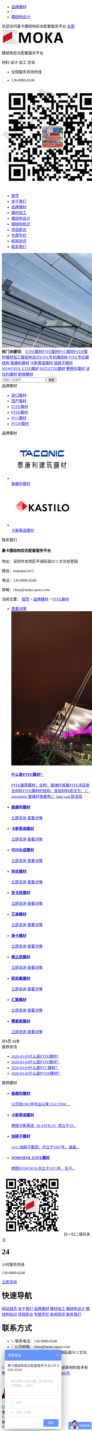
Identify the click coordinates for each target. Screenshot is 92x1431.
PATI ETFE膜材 (52, 369)
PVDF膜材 (20, 424)
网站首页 (9, 1309)
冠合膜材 (18, 871)
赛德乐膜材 (75, 369)
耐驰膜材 (25, 374)
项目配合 (18, 230)
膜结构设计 (20, 17)
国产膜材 (18, 401)
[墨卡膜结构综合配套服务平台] (33, 44)
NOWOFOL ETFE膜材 (20, 369)
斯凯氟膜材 (20, 978)
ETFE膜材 (33, 352)
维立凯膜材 (20, 957)
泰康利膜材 (19, 363)
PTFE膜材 (50, 352)
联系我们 (18, 247)
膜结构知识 (20, 224)
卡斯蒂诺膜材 (41, 363)
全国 (71, 26)
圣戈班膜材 (20, 893)
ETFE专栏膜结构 (54, 357)
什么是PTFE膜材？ (35, 1062)
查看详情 (34, 818)
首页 (15, 196)
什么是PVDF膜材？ (36, 1073)
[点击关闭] (2, 1381)
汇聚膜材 (18, 1000)
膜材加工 (18, 213)
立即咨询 (18, 818)
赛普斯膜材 (20, 1021)
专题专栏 (18, 235)
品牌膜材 (18, 7)
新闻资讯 (18, 241)
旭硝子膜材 (63, 363)
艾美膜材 (18, 914)
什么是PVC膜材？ (35, 1068)
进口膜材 (18, 395)
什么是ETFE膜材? (35, 1056)
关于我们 (18, 201)
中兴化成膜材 (22, 850)
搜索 (51, 380)
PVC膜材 (66, 352)
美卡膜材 (18, 936)
